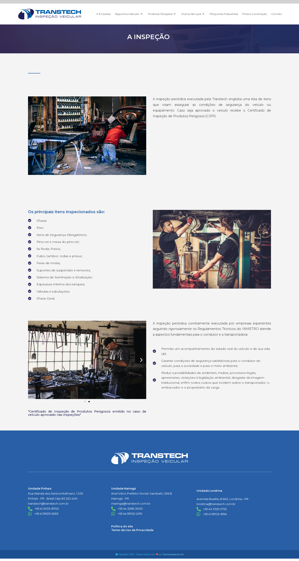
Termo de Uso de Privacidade (132, 530)
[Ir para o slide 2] (89, 401)
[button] (33, 359)
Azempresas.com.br (173, 554)
